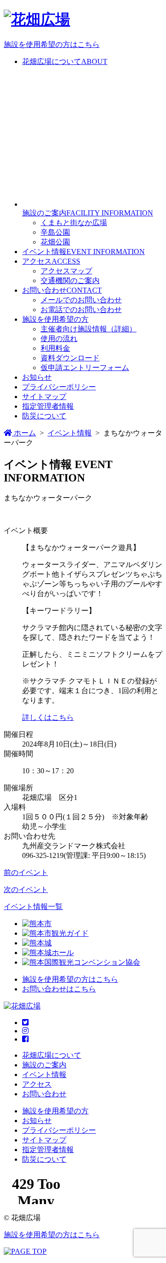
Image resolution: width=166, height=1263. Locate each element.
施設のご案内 (44, 1065)
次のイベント (26, 889)
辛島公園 (55, 232)
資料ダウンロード (70, 358)
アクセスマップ (66, 271)
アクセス (37, 1084)
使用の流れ (59, 338)
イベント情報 (44, 1074)
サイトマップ (44, 396)
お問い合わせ (44, 1094)
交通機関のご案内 (70, 280)
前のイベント (26, 872)
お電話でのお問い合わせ (81, 309)
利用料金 (55, 348)
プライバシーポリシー (59, 387)
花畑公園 (55, 242)
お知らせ (37, 377)
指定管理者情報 (48, 406)
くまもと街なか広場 (74, 222)
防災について (44, 416)
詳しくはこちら (48, 717)
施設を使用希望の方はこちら (52, 44)
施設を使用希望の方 (55, 319)
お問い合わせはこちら (59, 989)
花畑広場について (51, 1055)
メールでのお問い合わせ (81, 300)
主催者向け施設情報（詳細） (88, 329)
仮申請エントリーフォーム (85, 367)
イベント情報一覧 (33, 906)
